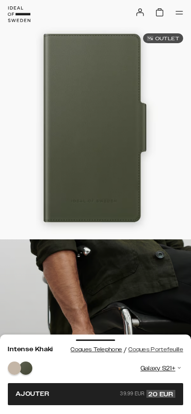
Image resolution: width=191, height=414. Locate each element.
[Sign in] (140, 12)
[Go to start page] (19, 14)
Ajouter (94, 394)
